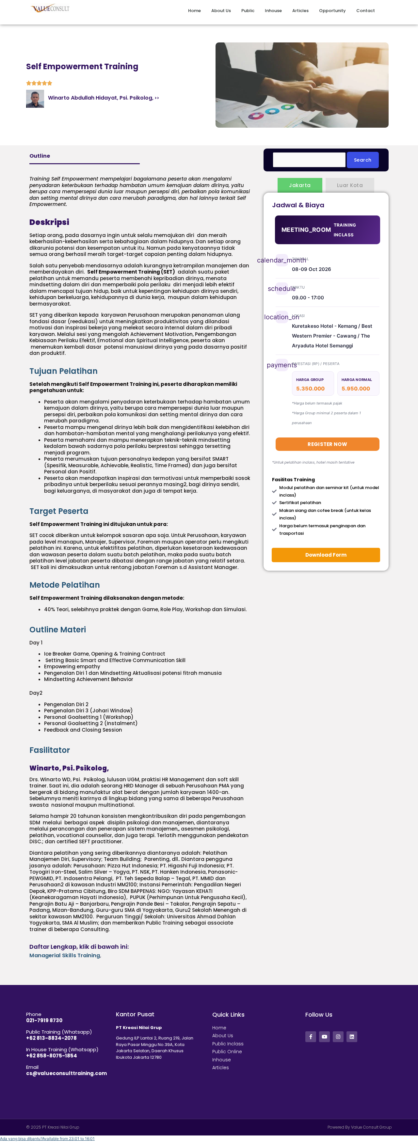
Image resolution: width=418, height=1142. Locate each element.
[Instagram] (338, 1036)
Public (247, 11)
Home (194, 11)
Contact (365, 11)
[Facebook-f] (310, 1036)
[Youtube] (324, 1036)
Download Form (325, 554)
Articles (300, 11)
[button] (47, 1138)
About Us (221, 11)
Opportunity (332, 11)
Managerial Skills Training (64, 955)
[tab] (139, 371)
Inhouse (273, 11)
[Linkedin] (351, 1036)
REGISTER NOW (327, 444)
